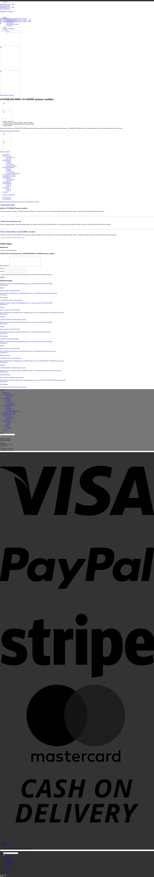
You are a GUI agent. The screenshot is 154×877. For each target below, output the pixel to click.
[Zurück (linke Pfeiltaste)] (0, 876)
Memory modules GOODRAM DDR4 (10, 290)
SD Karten (9, 180)
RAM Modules (4, 95)
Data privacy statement (9, 846)
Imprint (5, 841)
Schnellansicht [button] (3, 285)
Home (4, 17)
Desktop (8, 161)
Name (2, 268)
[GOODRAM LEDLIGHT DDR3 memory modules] (7, 110)
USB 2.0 (8, 185)
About (4, 866)
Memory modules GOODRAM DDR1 (10, 329)
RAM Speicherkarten (8, 167)
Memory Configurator (8, 195)
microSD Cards (10, 157)
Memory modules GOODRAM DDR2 (10, 348)
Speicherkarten (7, 177)
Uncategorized (7, 182)
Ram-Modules (10, 862)
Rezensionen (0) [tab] (7, 199)
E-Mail (2, 271)
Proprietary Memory (11, 166)
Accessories (6, 154)
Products (5, 857)
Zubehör (5, 192)
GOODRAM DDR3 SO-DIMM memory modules (13, 319)
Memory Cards (7, 156)
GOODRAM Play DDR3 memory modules (11, 300)
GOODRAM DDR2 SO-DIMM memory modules (13, 367)
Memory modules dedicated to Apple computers (12, 377)
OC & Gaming (10, 164)
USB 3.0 (8, 186)
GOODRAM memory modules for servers (10, 358)
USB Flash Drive (7, 183)
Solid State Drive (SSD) (9, 174)
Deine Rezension (5, 265)
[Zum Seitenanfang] (0, 850)
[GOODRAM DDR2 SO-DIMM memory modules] (7, 118)
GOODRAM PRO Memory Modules (9, 339)
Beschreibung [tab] (6, 197)
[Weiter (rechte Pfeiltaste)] (2, 876)
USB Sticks (6, 188)
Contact (5, 2)
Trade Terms (6, 844)
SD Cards (8, 159)
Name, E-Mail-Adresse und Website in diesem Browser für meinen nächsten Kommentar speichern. (27, 274)
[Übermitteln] (0, 436)
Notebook (11, 95)
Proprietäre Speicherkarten (13, 173)
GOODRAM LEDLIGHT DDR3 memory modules (13, 387)
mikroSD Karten (10, 179)
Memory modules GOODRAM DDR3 (10, 310)
